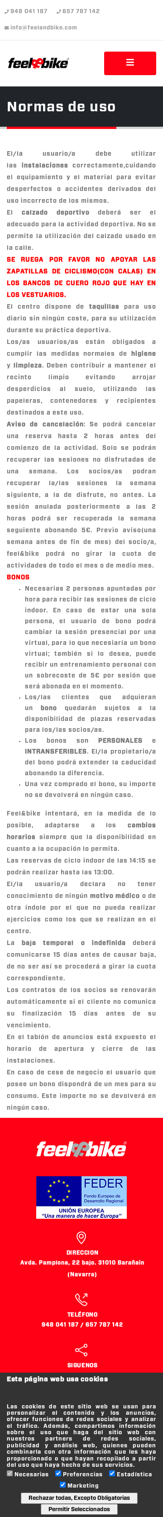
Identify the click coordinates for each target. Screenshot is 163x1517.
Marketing (83, 1485)
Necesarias (31, 1474)
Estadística (134, 1474)
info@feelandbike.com (43, 27)
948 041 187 (29, 11)
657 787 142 (81, 11)
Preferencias (83, 1474)
